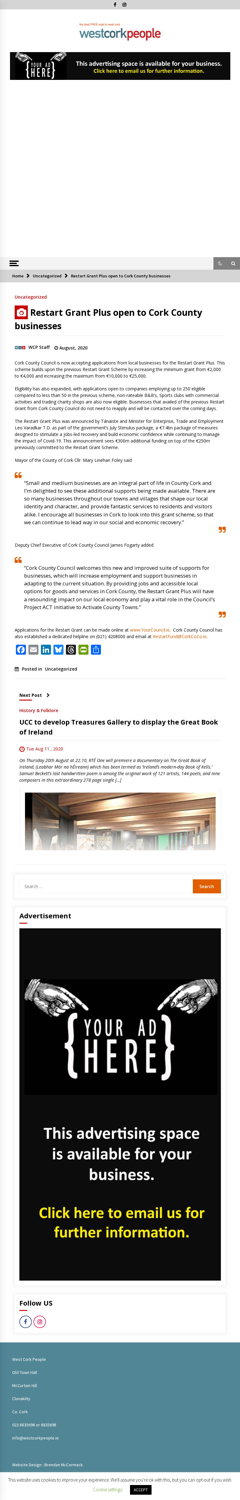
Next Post (30, 695)
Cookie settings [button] (107, 1490)
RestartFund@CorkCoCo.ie (180, 636)
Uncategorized (31, 296)
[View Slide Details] (120, 66)
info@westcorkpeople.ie (35, 1438)
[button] (220, 263)
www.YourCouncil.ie (150, 630)
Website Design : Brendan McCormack (47, 1465)
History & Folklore (38, 710)
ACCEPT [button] (141, 1490)
